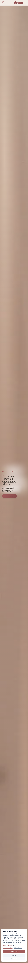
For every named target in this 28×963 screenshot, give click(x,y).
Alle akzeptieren (14, 951)
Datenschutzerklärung (8, 948)
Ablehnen (14, 955)
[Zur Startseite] (4, 2)
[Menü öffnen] (25, 2)
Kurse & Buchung (8, 496)
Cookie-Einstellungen (8, 945)
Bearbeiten (14, 958)
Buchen (20, 2)
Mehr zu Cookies (18, 948)
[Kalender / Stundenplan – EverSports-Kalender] (15, 2)
